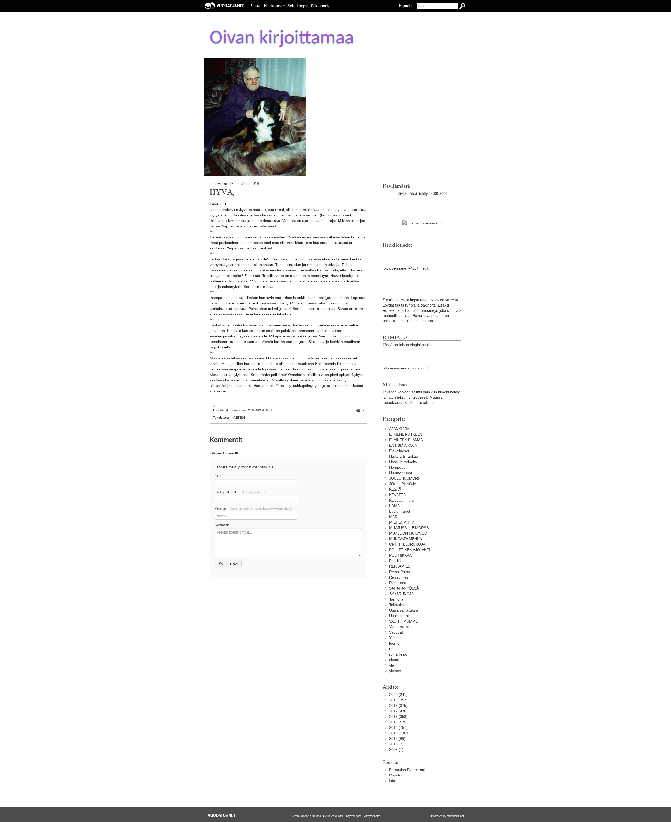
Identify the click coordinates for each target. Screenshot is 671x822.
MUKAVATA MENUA (405, 539)
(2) (396, 744)
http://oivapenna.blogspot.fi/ (406, 368)
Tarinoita (396, 599)
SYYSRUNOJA (401, 594)
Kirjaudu (405, 5)
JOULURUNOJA (402, 484)
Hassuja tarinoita (403, 462)
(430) (398, 711)
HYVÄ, (222, 192)
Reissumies (398, 577)
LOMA (394, 506)
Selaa (298, 5)
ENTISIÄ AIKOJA (403, 445)
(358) (398, 716)
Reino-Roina (399, 572)
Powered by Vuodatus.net (447, 816)
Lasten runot (399, 511)
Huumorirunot (400, 473)
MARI (393, 517)
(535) (398, 722)
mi (391, 649)
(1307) (399, 733)
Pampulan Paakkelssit (407, 770)
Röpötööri (397, 775)
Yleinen (239, 417)
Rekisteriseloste (333, 816)
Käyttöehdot (353, 816)
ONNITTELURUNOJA (407, 544)
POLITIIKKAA (400, 555)
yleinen (395, 671)
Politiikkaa (397, 561)
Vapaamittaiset (401, 627)
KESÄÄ (395, 489)
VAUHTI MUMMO (403, 621)
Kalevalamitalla (401, 500)
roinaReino (398, 654)
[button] (284, 6)
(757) (398, 727)
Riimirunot (397, 583)
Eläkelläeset (399, 451)
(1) (396, 749)
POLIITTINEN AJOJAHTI (409, 550)
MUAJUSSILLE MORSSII (410, 528)
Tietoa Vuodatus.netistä (306, 816)
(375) (398, 705)
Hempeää (397, 467)
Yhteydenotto (372, 816)
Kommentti (222, 525)
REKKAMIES (399, 566)
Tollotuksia (398, 605)
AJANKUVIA (399, 429)
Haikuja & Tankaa (403, 456)
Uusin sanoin (400, 616)
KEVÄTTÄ (397, 495)
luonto (394, 643)
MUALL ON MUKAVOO (408, 533)
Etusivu (255, 5)
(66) (397, 738)
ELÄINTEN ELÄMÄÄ (406, 440)
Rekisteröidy (320, 5)
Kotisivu (254, 508)
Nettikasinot (273, 5)
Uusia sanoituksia (403, 610)
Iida (392, 781)
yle (391, 665)
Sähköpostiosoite (240, 492)
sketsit (394, 660)
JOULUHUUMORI (404, 478)
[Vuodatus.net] (221, 815)
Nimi (219, 475)
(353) (398, 700)
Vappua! (396, 632)
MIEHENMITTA (401, 522)
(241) (398, 694)
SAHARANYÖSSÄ (404, 588)
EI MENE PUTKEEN (405, 434)
